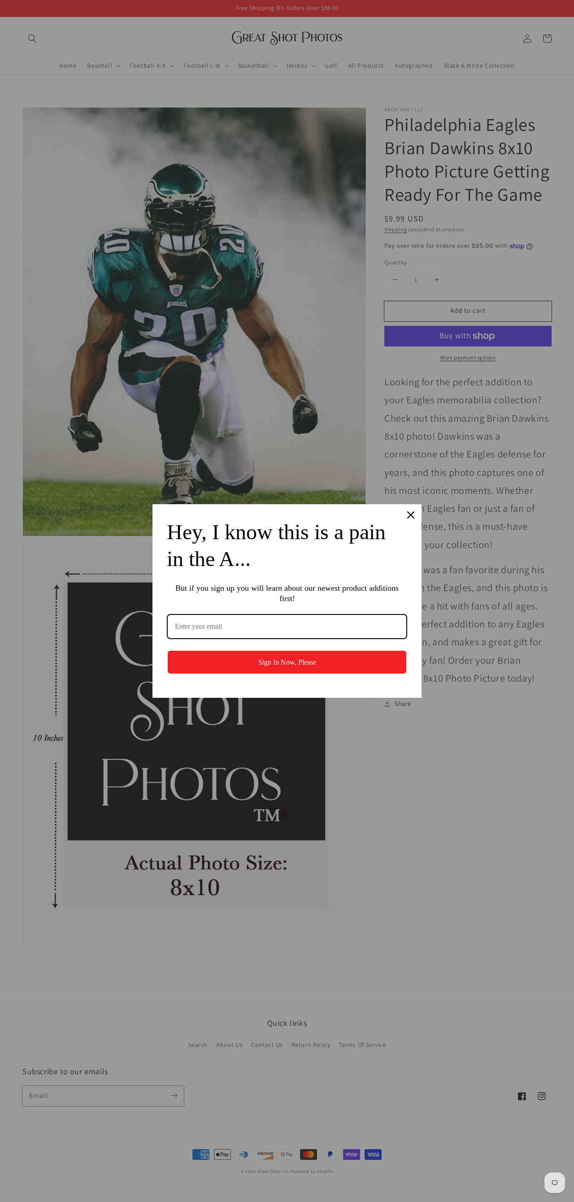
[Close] (411, 515)
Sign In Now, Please (287, 662)
